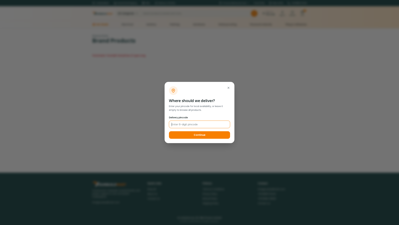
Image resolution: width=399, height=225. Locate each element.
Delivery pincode (178, 117)
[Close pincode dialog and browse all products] (228, 88)
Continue (199, 135)
